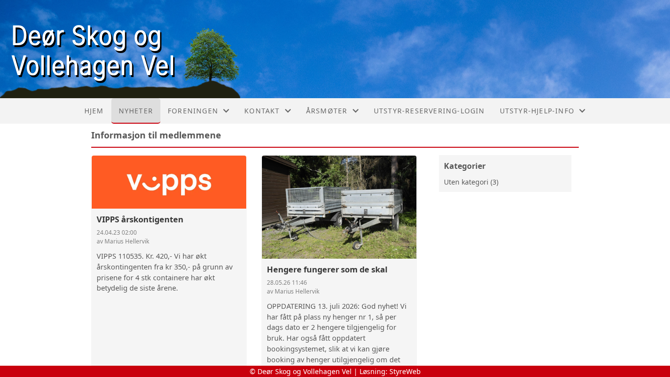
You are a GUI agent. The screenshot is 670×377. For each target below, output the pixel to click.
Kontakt (262, 110)
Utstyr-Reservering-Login (429, 110)
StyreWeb (405, 371)
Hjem (94, 110)
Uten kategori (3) (471, 182)
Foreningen (193, 110)
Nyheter (136, 110)
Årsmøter (327, 110)
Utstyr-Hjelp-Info (537, 110)
